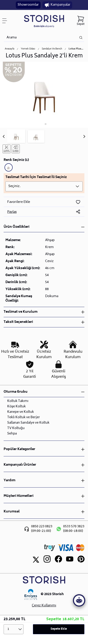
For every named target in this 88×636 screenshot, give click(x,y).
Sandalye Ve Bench (52, 49)
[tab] (42, 124)
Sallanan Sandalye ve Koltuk (28, 423)
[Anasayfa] (44, 21)
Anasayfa (9, 49)
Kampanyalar (60, 5)
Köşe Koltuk (16, 406)
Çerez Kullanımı (44, 605)
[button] (16, 136)
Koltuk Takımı (17, 401)
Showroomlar (28, 5)
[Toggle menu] (6, 20)
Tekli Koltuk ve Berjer (23, 417)
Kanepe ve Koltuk (20, 412)
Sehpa (12, 434)
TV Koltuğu (16, 428)
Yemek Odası (28, 49)
